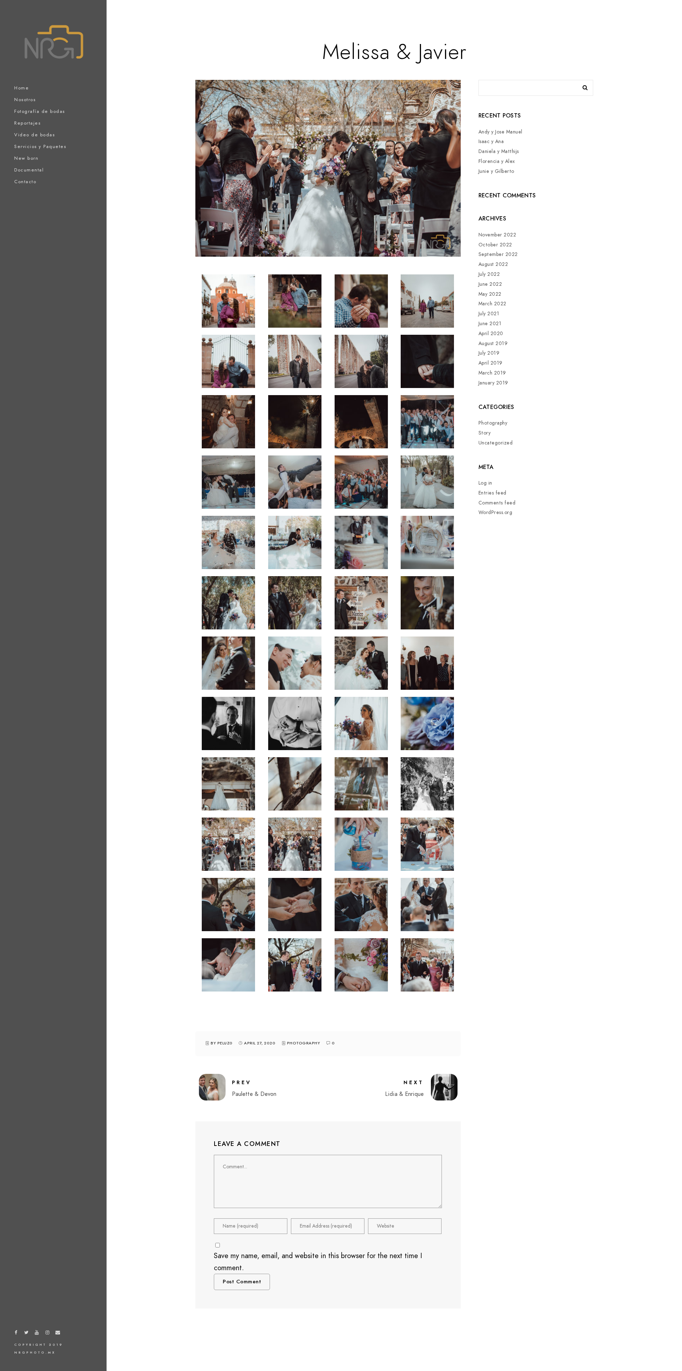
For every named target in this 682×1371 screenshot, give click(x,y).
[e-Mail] (57, 1333)
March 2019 (492, 373)
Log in (485, 483)
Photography (303, 1043)
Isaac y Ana (491, 141)
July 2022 (489, 274)
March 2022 (492, 303)
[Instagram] (47, 1333)
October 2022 (495, 244)
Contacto (25, 182)
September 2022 (498, 254)
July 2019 (489, 353)
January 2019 (493, 382)
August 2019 (493, 343)
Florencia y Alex (496, 161)
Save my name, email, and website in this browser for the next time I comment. (318, 1262)
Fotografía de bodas (39, 111)
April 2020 (490, 333)
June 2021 (490, 323)
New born (26, 158)
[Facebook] (16, 1333)
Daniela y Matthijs (498, 151)
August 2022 (493, 264)
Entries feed (492, 493)
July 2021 (488, 313)
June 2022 (490, 284)
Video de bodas (34, 135)
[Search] (582, 86)
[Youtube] (36, 1333)
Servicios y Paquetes (40, 146)
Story (484, 433)
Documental (29, 170)
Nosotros (25, 100)
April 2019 (490, 363)
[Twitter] (26, 1333)
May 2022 (490, 294)
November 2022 (497, 234)
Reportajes (27, 123)
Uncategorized (495, 442)
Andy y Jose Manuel (500, 132)
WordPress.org (495, 512)
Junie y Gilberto (496, 171)
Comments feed (497, 502)
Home (21, 88)
